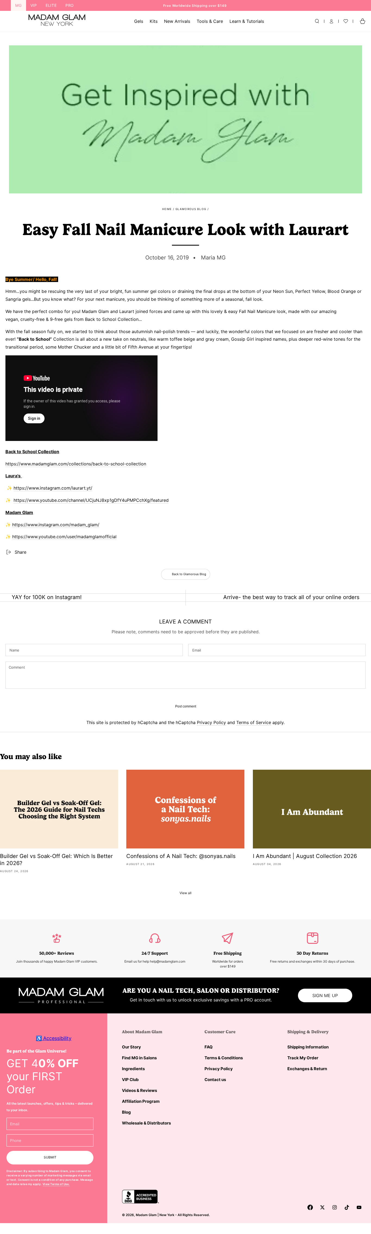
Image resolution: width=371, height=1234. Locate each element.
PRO (69, 5)
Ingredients (133, 1068)
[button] (317, 21)
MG (18, 5)
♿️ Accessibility (53, 1038)
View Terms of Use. (56, 1184)
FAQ (209, 1047)
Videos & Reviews (139, 1090)
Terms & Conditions (224, 1057)
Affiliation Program (141, 1101)
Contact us (215, 1079)
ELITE (51, 5)
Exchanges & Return (307, 1068)
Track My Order (302, 1057)
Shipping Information (308, 1047)
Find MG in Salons (139, 1057)
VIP (33, 5)
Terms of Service (253, 722)
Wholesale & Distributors (146, 1123)
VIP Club (130, 1079)
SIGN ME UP (325, 995)
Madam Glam (146, 1215)
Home (167, 209)
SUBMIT (50, 1157)
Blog (126, 1112)
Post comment (185, 706)
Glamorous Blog (190, 209)
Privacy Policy (211, 722)
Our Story (131, 1047)
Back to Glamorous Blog (189, 574)
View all (185, 893)
